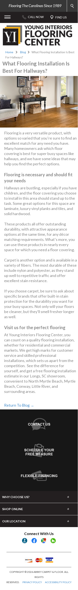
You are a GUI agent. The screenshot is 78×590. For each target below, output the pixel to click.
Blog (23, 52)
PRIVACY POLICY (32, 582)
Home (9, 52)
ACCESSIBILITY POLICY (58, 582)
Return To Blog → (19, 405)
